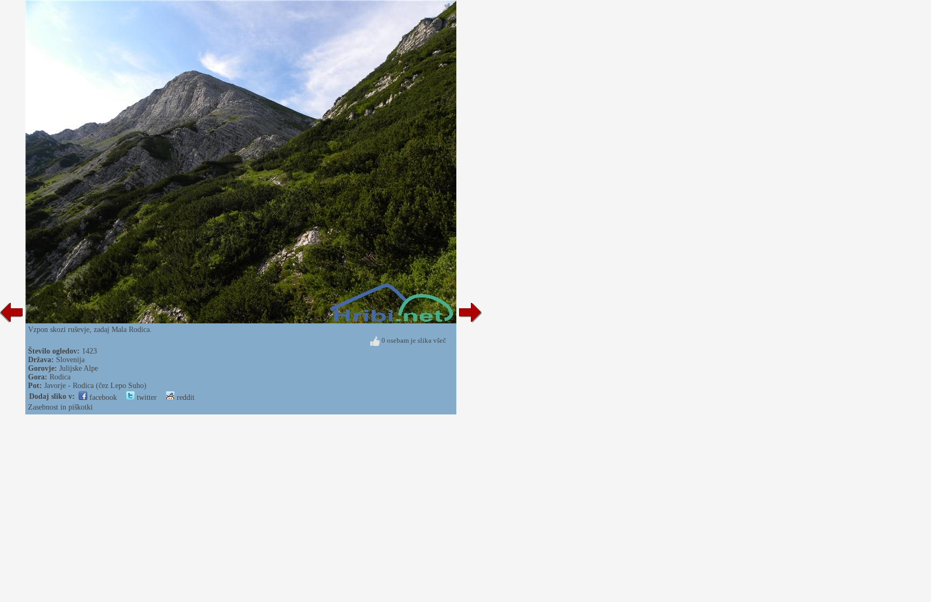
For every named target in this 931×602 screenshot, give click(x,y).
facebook (102, 397)
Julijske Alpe (78, 368)
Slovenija (70, 360)
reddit (184, 397)
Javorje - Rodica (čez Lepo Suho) (95, 386)
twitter (146, 397)
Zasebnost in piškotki (60, 407)
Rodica (60, 377)
